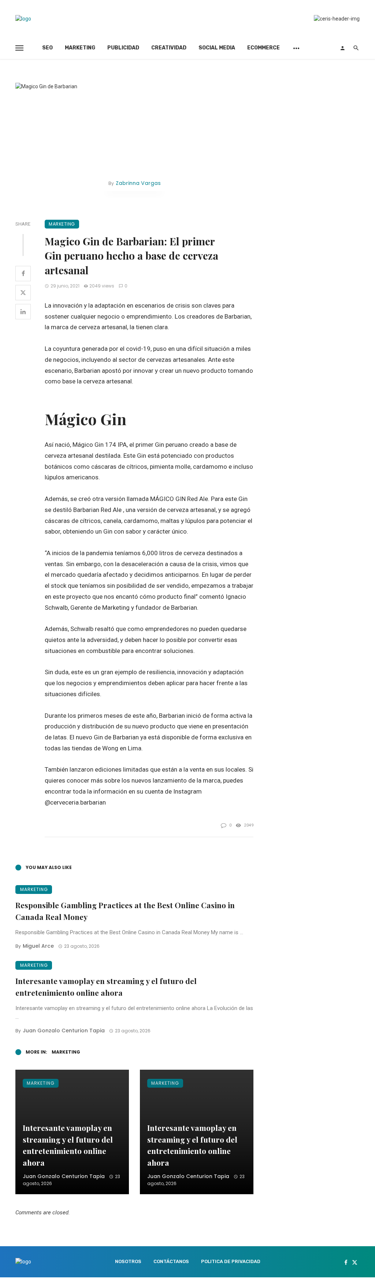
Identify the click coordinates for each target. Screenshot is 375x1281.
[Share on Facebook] (23, 273)
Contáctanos (171, 1261)
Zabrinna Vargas (138, 183)
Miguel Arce (38, 946)
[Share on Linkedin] (23, 311)
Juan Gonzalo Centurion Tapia (64, 1030)
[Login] (342, 48)
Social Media (216, 48)
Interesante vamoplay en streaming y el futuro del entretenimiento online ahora (106, 987)
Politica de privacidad (230, 1261)
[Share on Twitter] (23, 292)
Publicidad (123, 48)
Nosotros (128, 1261)
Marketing (80, 48)
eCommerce (263, 48)
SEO (47, 48)
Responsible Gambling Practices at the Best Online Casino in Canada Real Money (125, 911)
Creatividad (168, 48)
